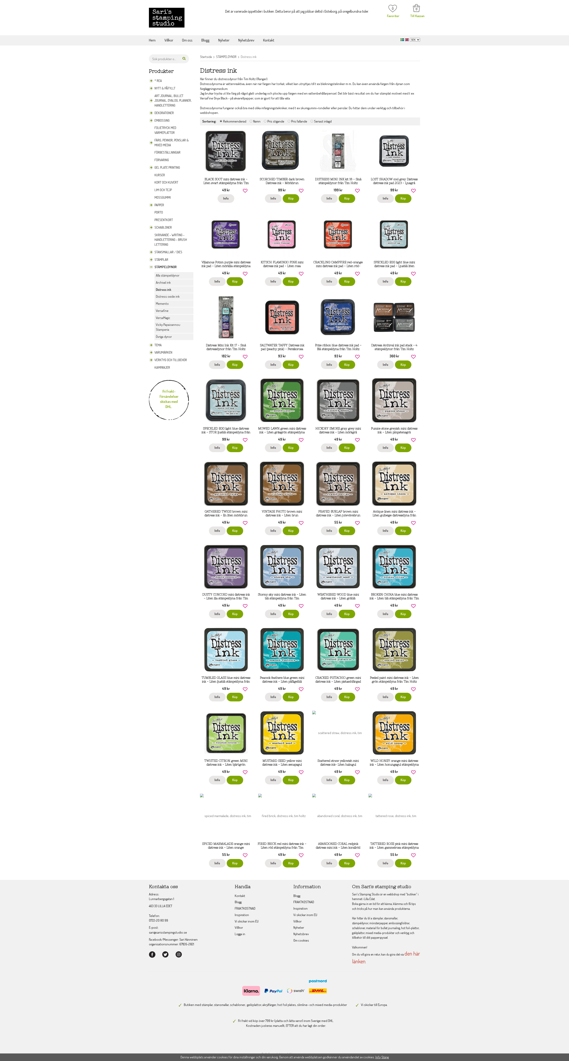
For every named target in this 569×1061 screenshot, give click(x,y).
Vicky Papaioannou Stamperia (168, 327)
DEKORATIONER (164, 113)
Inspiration (242, 915)
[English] (407, 39)
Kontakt (268, 40)
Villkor (168, 40)
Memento (162, 303)
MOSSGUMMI (162, 197)
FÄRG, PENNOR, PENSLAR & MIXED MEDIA (171, 142)
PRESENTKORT (163, 220)
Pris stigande (275, 121)
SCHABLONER (163, 227)
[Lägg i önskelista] (245, 190)
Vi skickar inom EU (246, 921)
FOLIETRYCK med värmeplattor (165, 130)
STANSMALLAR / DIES (168, 252)
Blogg (205, 40)
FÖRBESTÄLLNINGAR (167, 152)
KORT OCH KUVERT (166, 182)
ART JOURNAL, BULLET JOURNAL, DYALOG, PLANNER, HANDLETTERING (173, 101)
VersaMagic (163, 318)
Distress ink (163, 289)
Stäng (385, 1057)
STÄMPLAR (161, 259)
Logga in (240, 934)
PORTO (158, 212)
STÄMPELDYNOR (165, 267)
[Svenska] (403, 39)
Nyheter (223, 40)
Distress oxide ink (168, 296)
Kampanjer (162, 367)
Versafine (162, 311)
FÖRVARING (161, 160)
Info (226, 198)
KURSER (159, 175)
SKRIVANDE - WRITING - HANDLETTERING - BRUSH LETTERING (170, 240)
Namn (256, 121)
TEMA (158, 345)
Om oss (187, 40)
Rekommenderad (234, 121)
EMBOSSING (162, 120)
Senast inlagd (323, 121)
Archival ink (163, 282)
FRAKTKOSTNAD (245, 908)
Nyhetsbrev (246, 40)
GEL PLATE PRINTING (167, 167)
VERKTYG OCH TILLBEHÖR (170, 360)
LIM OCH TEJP (163, 190)
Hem (152, 40)
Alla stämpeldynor (167, 275)
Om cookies (301, 940)
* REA (158, 81)
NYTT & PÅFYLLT (164, 88)
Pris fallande (299, 121)
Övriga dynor (164, 337)
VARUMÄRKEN (163, 352)
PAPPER (159, 205)
